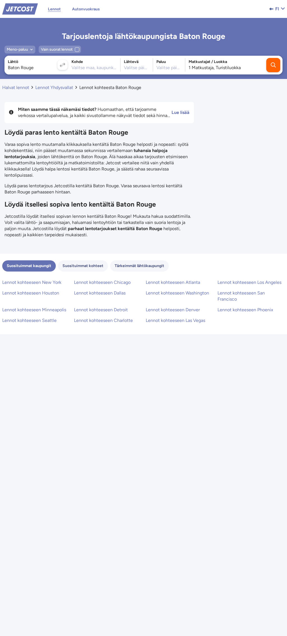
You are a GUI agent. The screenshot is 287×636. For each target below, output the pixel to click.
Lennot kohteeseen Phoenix (245, 309)
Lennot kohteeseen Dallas (100, 293)
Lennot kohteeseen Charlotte (103, 320)
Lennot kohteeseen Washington (177, 293)
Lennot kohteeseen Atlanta (173, 282)
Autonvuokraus (86, 9)
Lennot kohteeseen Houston (30, 293)
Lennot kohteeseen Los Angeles (249, 282)
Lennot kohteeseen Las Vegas (175, 320)
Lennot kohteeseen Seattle (29, 320)
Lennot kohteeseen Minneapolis (34, 309)
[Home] (20, 8)
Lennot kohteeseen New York (31, 282)
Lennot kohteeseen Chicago (102, 282)
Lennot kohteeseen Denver (173, 309)
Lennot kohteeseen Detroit (101, 309)
